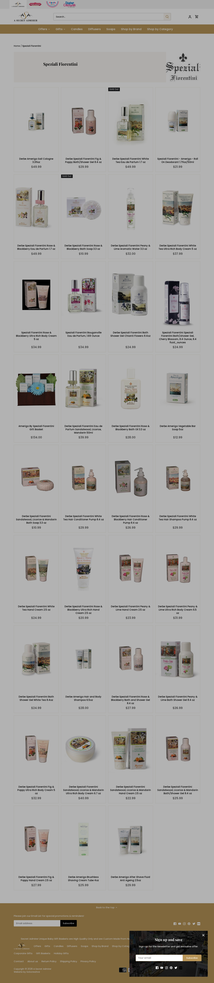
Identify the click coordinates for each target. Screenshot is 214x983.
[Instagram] (166, 967)
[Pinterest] (171, 967)
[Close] (203, 935)
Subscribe (192, 957)
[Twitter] (176, 967)
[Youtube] (161, 967)
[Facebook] (157, 967)
